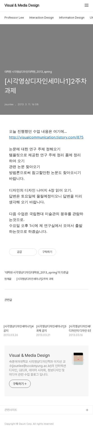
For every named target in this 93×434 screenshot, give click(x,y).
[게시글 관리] (32, 252)
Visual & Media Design (22, 5)
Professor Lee (14, 17)
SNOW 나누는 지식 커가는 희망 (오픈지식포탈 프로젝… (36, 425)
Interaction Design (41, 17)
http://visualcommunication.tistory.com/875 (46, 137)
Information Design (71, 17)
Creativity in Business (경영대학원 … (27, 417)
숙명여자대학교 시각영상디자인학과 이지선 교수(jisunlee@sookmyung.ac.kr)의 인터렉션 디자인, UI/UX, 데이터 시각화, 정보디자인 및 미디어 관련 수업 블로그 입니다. (37, 368)
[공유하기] (26, 252)
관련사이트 (11, 410)
